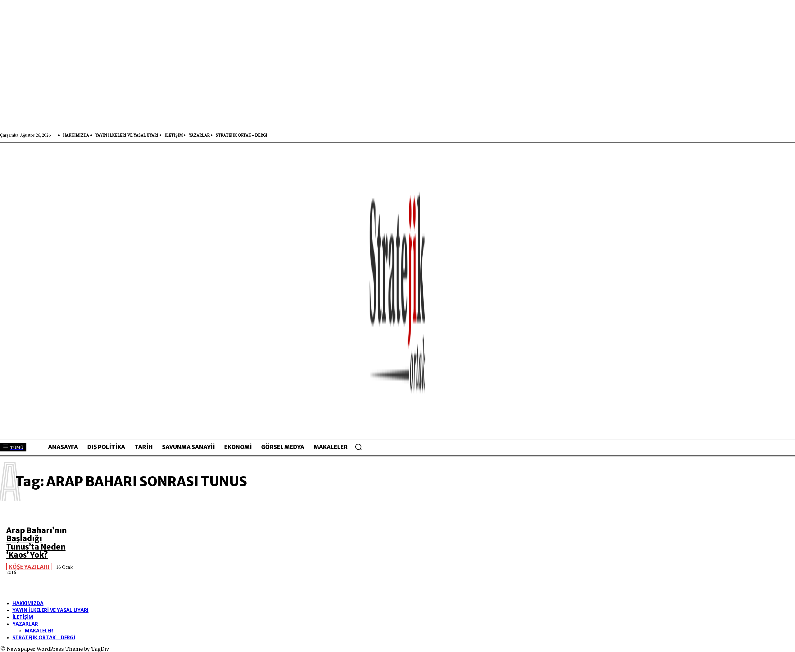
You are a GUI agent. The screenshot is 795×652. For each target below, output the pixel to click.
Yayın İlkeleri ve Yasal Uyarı (50, 610)
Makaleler (39, 630)
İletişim (22, 617)
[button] (358, 446)
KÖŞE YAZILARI (29, 566)
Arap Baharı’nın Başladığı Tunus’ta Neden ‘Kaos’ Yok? (36, 543)
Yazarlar (25, 623)
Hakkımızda (27, 603)
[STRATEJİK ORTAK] (397, 290)
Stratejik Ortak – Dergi (43, 637)
